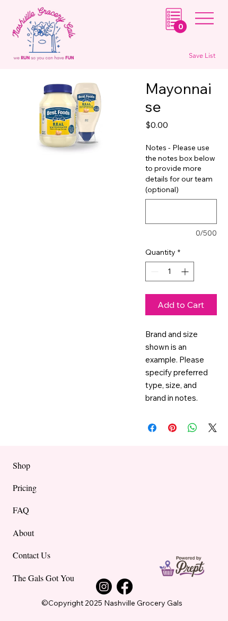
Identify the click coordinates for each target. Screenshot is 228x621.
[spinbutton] (169, 271)
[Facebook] (125, 586)
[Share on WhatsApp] (192, 427)
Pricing (25, 487)
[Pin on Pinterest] (172, 427)
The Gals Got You (43, 577)
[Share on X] (212, 427)
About (23, 532)
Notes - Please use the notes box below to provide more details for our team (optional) (180, 168)
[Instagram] (104, 586)
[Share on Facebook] (152, 427)
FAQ (21, 509)
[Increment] (185, 271)
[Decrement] (153, 271)
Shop (21, 465)
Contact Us (31, 554)
